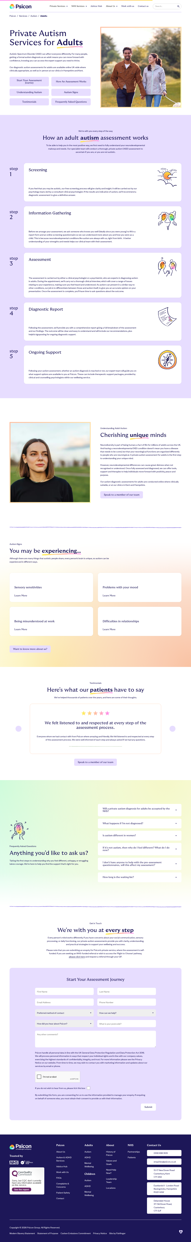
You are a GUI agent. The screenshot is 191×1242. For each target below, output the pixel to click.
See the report (21, 1189)
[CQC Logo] (22, 1176)
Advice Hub (61, 1166)
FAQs (58, 1177)
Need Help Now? (111, 1171)
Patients (132, 1157)
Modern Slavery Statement (22, 1233)
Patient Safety (63, 1192)
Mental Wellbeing (89, 1164)
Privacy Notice (100, 1233)
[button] (59, 6)
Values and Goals (111, 1162)
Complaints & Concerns (62, 1185)
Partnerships (134, 1151)
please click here (77, 956)
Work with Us (62, 1172)
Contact (60, 1198)
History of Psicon (110, 1153)
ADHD (87, 1157)
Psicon (13, 15)
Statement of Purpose (47, 1233)
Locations (110, 1187)
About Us (60, 1151)
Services (23, 15)
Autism (33, 15)
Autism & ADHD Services (63, 1159)
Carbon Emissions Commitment (76, 1233)
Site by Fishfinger (117, 1233)
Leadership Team (111, 1180)
